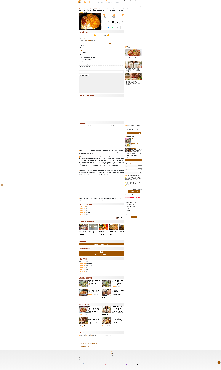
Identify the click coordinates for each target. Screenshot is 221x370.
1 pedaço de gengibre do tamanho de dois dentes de (95, 43)
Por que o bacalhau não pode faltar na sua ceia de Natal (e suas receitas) (117, 282)
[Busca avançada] (137, 3)
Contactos (114, 351)
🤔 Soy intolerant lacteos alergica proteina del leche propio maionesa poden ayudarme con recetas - (133, 178)
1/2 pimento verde (84, 55)
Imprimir (140, 153)
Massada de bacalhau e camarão (112, 233)
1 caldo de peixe (84, 64)
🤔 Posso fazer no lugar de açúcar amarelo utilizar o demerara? (132, 186)
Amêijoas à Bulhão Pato (132, 202)
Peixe (100, 335)
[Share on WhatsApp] (113, 27)
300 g (83, 38)
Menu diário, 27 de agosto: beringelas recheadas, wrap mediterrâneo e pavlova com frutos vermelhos (89, 321)
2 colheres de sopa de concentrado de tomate (92, 62)
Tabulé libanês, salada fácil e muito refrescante (136, 140)
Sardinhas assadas (131, 204)
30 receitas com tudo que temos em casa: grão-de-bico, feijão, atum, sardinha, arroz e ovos (94, 309)
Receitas (97, 6)
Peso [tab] (127, 163)
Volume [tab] (132, 163)
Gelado (128, 210)
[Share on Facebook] (103, 27)
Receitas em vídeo (83, 353)
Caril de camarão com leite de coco (136, 145)
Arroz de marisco (131, 206)
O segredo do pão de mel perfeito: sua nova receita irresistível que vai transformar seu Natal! (113, 293)
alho (110, 43)
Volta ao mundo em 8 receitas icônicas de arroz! (94, 291)
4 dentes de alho (84, 45)
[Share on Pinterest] (122, 27)
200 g (84, 47)
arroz (84, 38)
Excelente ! (89, 207)
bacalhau (88, 40)
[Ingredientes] (2, 185)
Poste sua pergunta (134, 191)
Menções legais (115, 357)
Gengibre (112, 335)
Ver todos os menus (131, 153)
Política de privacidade (117, 353)
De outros (138, 6)
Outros (128, 214)
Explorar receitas (83, 339)
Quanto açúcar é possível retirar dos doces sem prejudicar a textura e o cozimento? (117, 321)
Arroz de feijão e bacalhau (123, 232)
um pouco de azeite (85, 66)
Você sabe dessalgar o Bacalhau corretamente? (94, 282)
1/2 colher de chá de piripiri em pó (89, 59)
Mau (87, 214)
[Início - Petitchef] (79, 8)
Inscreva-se (134, 160)
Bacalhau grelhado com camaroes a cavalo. (103, 234)
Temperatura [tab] (139, 163)
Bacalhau (94, 335)
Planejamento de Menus (133, 133)
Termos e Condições (116, 355)
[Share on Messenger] (108, 27)
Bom (87, 210)
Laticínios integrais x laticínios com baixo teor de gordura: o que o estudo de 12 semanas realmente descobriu (112, 310)
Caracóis (129, 208)
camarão (85, 47)
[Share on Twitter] (118, 27)
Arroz (88, 335)
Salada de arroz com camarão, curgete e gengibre (83, 234)
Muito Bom (89, 208)
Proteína (84, 343)
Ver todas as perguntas (137, 189)
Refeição (84, 340)
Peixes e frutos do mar (92, 343)
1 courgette (83, 52)
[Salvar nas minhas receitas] (103, 22)
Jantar (88, 340)
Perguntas (123, 6)
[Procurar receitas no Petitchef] (135, 3)
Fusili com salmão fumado (93, 232)
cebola (82, 50)
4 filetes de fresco (87, 40)
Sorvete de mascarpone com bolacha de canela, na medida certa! (136, 150)
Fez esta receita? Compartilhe (101, 254)
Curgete (106, 335)
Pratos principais (86, 346)
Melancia (129, 212)
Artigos (110, 6)
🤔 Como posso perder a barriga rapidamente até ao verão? (132, 183)
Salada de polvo (130, 200)
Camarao (82, 335)
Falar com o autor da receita (102, 244)
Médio (88, 212)
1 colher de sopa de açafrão (87, 57)
